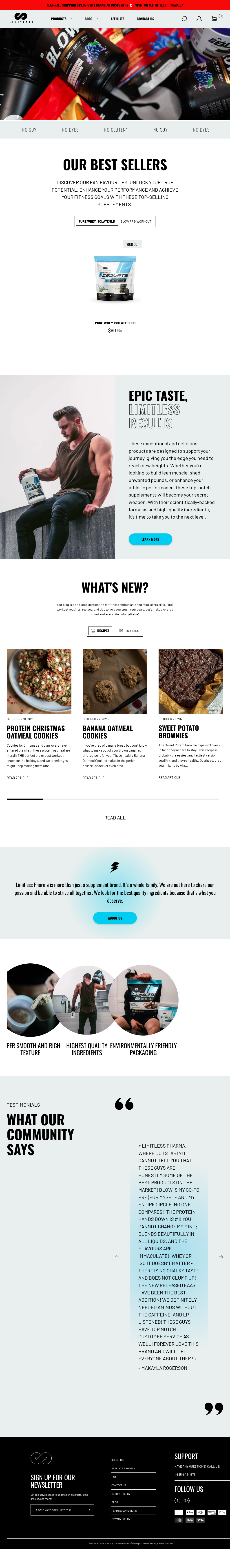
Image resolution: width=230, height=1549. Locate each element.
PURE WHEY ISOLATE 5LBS (115, 323)
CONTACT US (118, 1485)
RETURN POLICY (120, 1493)
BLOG (114, 1502)
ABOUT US (115, 918)
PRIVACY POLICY (120, 1518)
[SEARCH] (184, 19)
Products (58, 18)
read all (115, 817)
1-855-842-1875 (185, 1474)
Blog (88, 18)
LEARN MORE (150, 539)
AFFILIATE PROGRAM (123, 1468)
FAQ (113, 1476)
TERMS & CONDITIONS (124, 1510)
